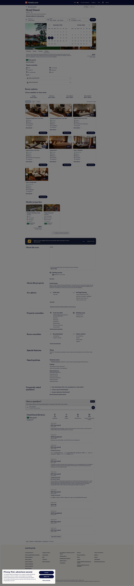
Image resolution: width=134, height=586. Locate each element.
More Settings (46, 580)
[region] (28, 576)
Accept (46, 572)
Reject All (46, 576)
